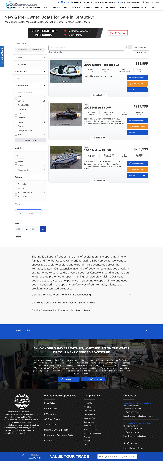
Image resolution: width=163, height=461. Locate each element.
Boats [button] (47, 7)
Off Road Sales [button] (52, 419)
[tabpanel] (30, 166)
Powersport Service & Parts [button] (58, 435)
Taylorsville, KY (90, 414)
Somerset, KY (89, 411)
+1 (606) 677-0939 (131, 412)
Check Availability (138, 78)
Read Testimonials (91, 429)
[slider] (16, 209)
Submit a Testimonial (92, 433)
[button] (54, 72)
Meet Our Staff (90, 418)
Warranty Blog (90, 426)
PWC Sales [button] (50, 414)
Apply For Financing (81, 2)
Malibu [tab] (19, 155)
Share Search (144, 52)
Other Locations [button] (23, 330)
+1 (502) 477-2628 (131, 432)
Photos (87, 437)
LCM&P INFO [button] (123, 7)
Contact (154, 7)
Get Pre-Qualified (138, 84)
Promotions (88, 441)
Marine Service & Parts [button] (56, 430)
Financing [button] (49, 440)
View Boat (132, 90)
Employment (89, 422)
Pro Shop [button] (110, 7)
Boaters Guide (139, 7)
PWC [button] (66, 7)
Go (43, 229)
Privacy (133, 448)
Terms (140, 448)
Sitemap (87, 444)
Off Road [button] (75, 7)
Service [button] (98, 7)
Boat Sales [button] (49, 403)
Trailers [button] (87, 7)
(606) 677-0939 (152, 2)
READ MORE (108, 76)
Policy (126, 448)
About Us (88, 403)
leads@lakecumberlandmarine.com (138, 416)
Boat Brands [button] (50, 408)
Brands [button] (56, 7)
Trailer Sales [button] (50, 424)
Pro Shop (87, 407)
